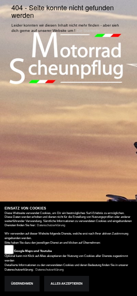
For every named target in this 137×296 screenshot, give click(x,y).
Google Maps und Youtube (33, 251)
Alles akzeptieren (67, 283)
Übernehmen (22, 283)
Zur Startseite (88, 30)
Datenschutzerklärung (51, 225)
